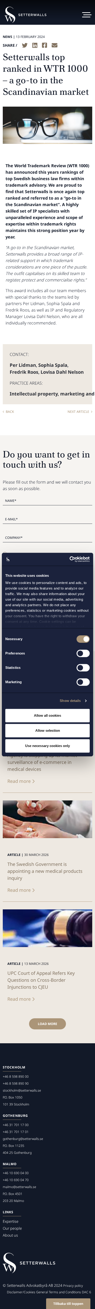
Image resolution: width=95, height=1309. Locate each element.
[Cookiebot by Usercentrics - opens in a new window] (69, 559)
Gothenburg (15, 1115)
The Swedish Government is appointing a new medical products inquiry (45, 871)
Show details (70, 701)
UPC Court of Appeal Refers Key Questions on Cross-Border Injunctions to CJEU (41, 980)
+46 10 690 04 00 (16, 1173)
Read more (19, 781)
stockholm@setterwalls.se (22, 1090)
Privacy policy (73, 1285)
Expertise (10, 1221)
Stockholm (14, 1067)
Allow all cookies (47, 715)
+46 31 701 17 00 (16, 1125)
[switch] (83, 653)
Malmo (10, 1164)
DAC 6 (86, 1292)
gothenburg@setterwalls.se (23, 1138)
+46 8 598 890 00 (16, 1076)
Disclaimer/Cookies (21, 1292)
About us (10, 1235)
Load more (47, 1024)
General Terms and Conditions (58, 1292)
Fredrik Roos (24, 372)
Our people (12, 1228)
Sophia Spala (52, 365)
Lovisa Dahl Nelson (62, 372)
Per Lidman (23, 365)
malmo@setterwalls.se (19, 1187)
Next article (78, 411)
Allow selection (47, 730)
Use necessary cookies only (47, 746)
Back (10, 411)
